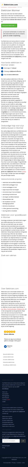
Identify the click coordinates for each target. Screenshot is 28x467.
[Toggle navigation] (26, 4)
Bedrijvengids (6, 445)
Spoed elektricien (8, 354)
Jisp (2, 309)
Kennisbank (5, 398)
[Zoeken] (23, 441)
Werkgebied (5, 396)
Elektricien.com (8, 383)
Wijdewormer (20, 309)
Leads (4, 401)
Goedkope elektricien (9, 365)
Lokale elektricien (8, 357)
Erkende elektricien (8, 362)
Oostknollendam (11, 309)
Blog (3, 447)
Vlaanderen (21, 434)
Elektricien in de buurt (8, 426)
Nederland (13, 434)
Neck (5, 309)
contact (24, 171)
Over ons (4, 392)
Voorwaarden (7, 462)
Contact (4, 399)
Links (23, 462)
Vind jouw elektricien (8, 25)
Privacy (14, 462)
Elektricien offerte (7, 418)
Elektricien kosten (7, 416)
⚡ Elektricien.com (9, 4)
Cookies (19, 462)
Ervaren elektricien (8, 359)
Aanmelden (5, 394)
